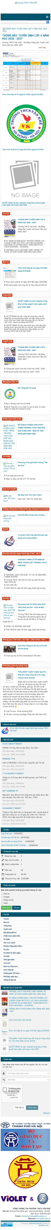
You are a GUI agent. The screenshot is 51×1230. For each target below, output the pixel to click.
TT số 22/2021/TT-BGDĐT (13, 773)
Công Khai (8, 926)
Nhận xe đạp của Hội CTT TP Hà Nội (20, 479)
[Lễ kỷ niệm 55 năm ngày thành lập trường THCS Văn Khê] (5, 730)
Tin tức (6, 919)
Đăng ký (46, 1113)
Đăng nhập (32, 1107)
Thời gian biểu (9, 960)
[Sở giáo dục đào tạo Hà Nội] (25, 1171)
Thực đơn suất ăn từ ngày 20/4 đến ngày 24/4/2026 (23, 149)
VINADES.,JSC (43, 1225)
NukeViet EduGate (35, 1223)
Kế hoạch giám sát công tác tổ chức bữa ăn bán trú (26, 285)
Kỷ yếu (6, 949)
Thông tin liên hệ (10, 980)
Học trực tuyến (9, 943)
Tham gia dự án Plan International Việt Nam (23, 656)
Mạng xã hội (8, 900)
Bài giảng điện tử (10, 933)
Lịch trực (7, 963)
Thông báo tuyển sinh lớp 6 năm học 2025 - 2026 (25, 369)
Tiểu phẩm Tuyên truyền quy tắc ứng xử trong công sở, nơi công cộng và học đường (29, 1039)
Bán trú (6, 922)
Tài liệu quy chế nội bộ (10, 837)
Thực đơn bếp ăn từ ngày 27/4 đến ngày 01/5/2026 (22, 94)
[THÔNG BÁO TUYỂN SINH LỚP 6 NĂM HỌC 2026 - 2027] (25, 30)
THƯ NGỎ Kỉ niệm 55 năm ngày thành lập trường (25, 588)
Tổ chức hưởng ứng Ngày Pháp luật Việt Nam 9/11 (26, 714)
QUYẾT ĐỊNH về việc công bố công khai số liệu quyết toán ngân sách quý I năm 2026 (23, 204)
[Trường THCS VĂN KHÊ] (25, 3)
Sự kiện (7, 956)
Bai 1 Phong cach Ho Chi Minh (17, 404)
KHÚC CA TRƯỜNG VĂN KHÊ (18, 626)
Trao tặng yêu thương (14, 476)
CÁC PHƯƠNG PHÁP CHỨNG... (14, 845)
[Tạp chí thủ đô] (25, 1125)
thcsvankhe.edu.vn (42, 1219)
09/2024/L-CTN (8, 759)
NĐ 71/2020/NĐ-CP (10, 791)
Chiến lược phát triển (12, 936)
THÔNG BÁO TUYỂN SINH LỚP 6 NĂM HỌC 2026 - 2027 (29, 1010)
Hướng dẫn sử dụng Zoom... (12, 841)
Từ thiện (7, 939)
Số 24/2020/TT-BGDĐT (11, 808)
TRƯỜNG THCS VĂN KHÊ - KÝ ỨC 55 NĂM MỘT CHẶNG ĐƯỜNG (25, 576)
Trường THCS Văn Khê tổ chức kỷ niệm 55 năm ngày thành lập (24, 581)
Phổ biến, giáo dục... (11, 977)
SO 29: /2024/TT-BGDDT (12, 744)
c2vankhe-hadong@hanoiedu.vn (34, 1216)
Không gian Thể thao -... (12, 973)
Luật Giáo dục (6, 834)
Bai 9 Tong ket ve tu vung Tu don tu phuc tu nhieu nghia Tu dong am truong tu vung (24, 408)
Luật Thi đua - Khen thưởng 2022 (18, 711)
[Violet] (25, 1199)
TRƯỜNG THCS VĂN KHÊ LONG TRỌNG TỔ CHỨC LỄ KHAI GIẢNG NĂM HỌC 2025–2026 (23, 251)
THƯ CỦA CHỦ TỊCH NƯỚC (20, 1020)
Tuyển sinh (8, 929)
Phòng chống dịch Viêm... (13, 946)
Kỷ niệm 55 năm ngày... (12, 953)
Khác (6, 903)
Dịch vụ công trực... (11, 966)
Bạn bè (6, 894)
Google (6, 897)
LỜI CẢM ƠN (11, 585)
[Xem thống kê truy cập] (7, 1224)
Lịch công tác (9, 970)
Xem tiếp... (43, 47)
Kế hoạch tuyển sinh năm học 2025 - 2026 (22, 372)
